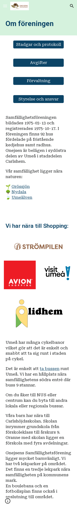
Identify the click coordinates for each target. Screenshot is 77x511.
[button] (5, 6)
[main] (38, 23)
